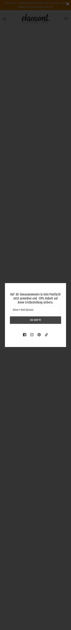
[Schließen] (67, 3)
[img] (24, 334)
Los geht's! (35, 320)
